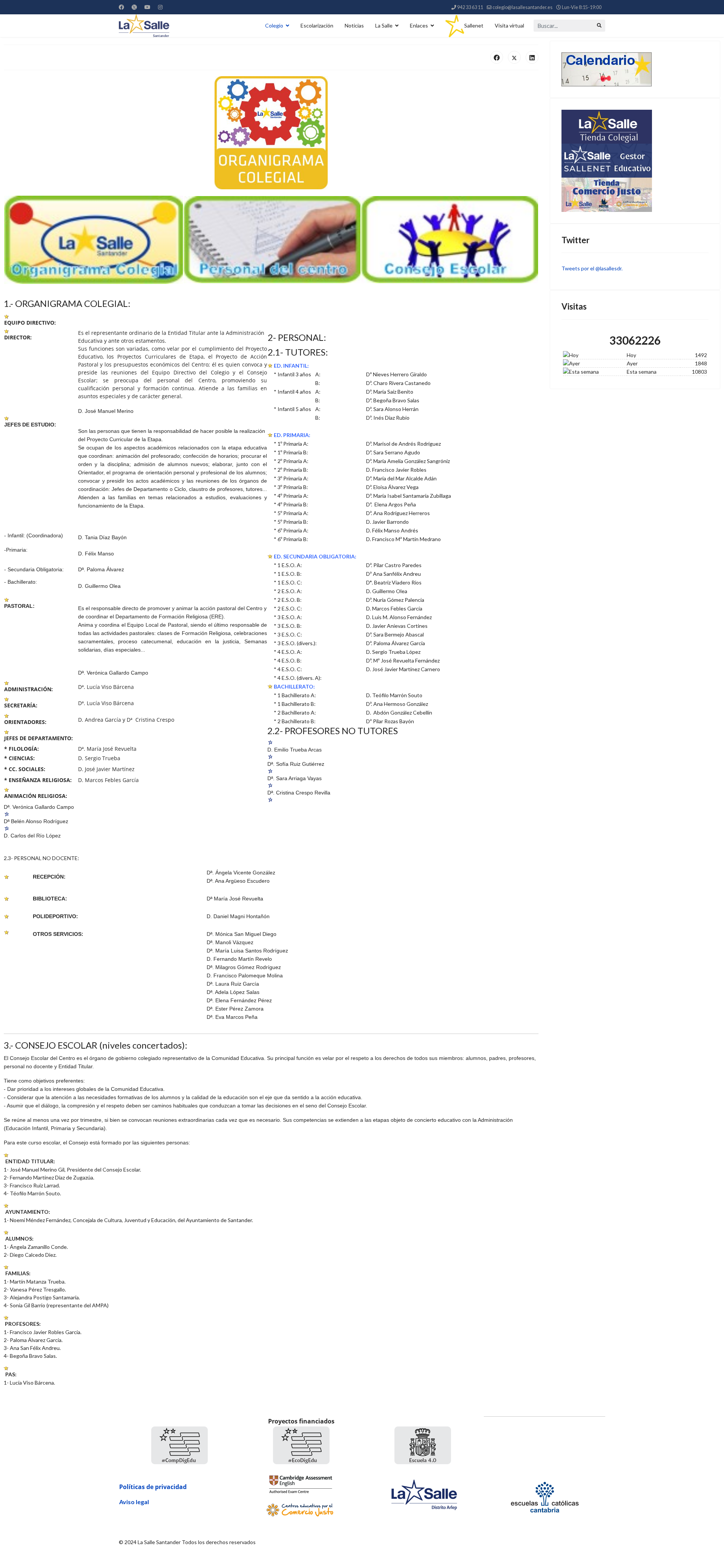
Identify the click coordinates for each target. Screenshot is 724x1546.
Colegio (274, 25)
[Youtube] (147, 7)
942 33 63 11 (470, 7)
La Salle (384, 25)
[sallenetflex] (635, 161)
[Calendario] (635, 69)
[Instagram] (160, 7)
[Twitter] (134, 7)
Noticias (354, 25)
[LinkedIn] (532, 57)
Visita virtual (509, 25)
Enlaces (419, 25)
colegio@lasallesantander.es (522, 7)
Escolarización (317, 25)
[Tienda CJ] (635, 195)
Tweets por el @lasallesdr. (592, 268)
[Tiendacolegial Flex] (635, 127)
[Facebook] (121, 7)
